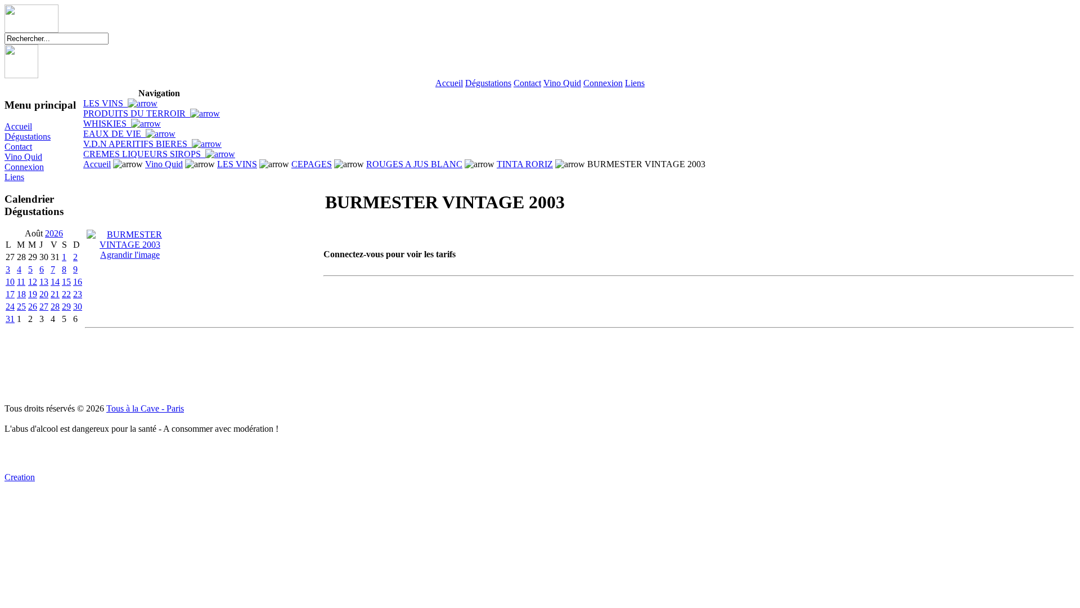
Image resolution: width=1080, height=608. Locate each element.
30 (77, 306)
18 (21, 294)
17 (10, 294)
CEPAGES (311, 164)
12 (32, 282)
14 (55, 282)
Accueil (449, 83)
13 (43, 282)
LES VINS (105, 103)
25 (21, 306)
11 (21, 282)
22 (66, 294)
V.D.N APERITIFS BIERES (137, 144)
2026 (54, 233)
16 (77, 282)
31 (10, 319)
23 (77, 294)
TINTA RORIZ (525, 164)
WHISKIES (107, 123)
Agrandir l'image (130, 255)
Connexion (603, 83)
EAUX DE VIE (114, 133)
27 (43, 306)
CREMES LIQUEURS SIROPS (144, 154)
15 (66, 282)
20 (43, 294)
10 (10, 282)
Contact (527, 83)
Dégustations (488, 83)
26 (32, 306)
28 (55, 306)
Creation (19, 477)
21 (55, 294)
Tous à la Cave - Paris (145, 408)
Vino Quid (562, 83)
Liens (635, 83)
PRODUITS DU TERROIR (136, 113)
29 (66, 306)
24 (10, 306)
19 (32, 294)
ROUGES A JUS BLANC (414, 164)
